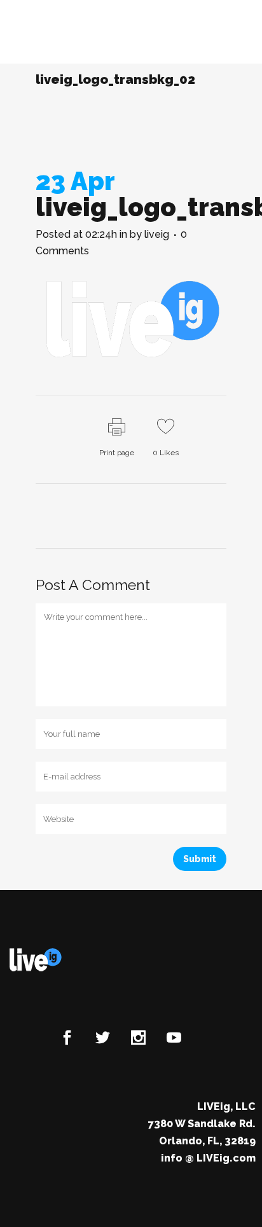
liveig (156, 234)
